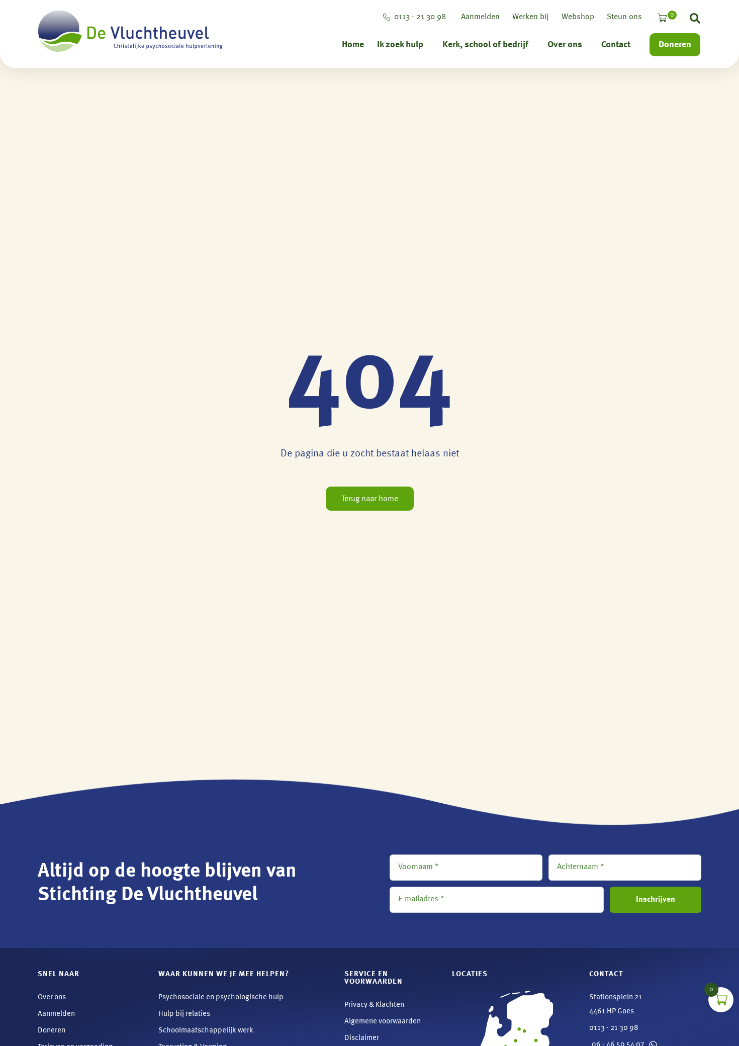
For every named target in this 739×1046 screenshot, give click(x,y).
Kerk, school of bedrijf (485, 44)
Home (353, 44)
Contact (615, 44)
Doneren (675, 44)
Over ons (564, 44)
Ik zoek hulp (400, 44)
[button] (695, 20)
